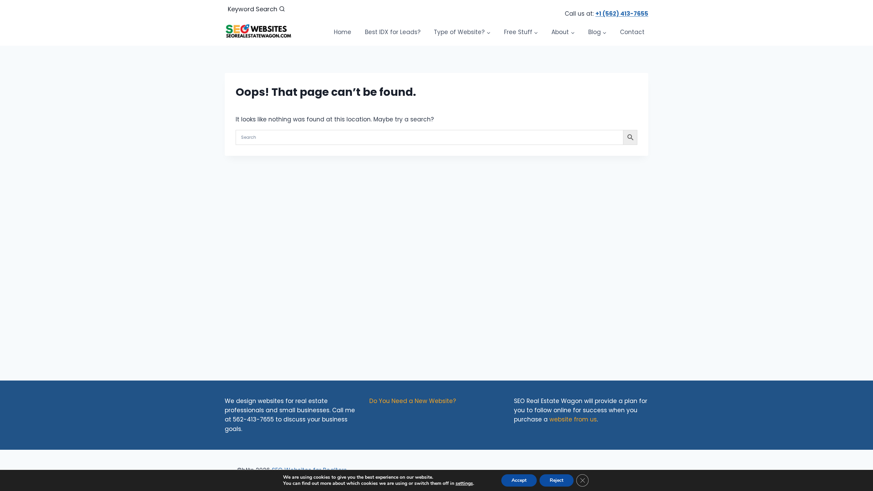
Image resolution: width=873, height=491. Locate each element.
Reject (556, 480)
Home (342, 32)
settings (464, 483)
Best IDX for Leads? (392, 32)
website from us (573, 419)
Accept (519, 480)
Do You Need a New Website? (412, 401)
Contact (632, 32)
